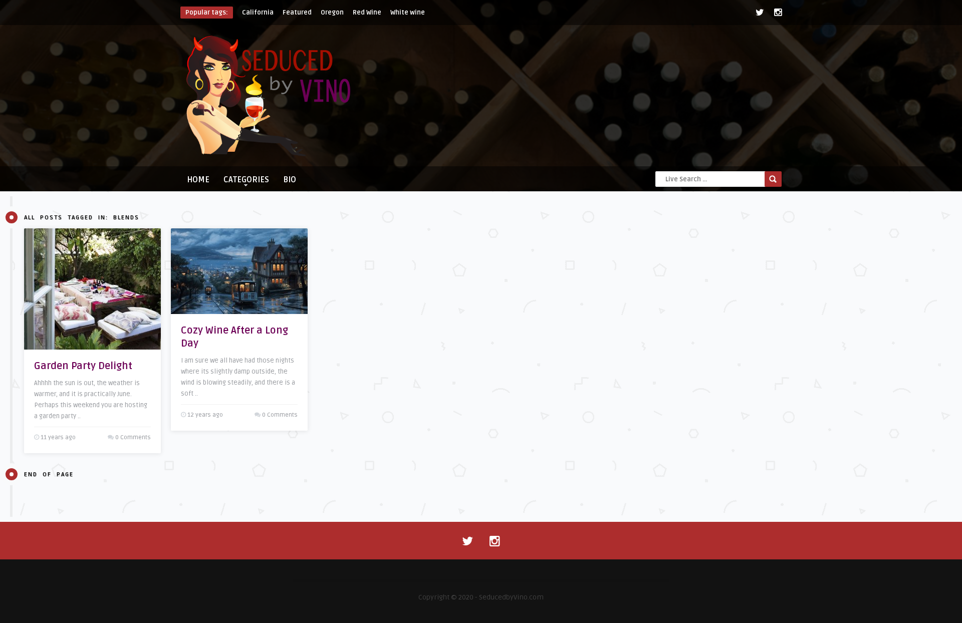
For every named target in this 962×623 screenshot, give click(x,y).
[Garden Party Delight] (92, 289)
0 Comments (133, 437)
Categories (246, 180)
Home (198, 180)
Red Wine (367, 13)
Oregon (332, 13)
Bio (289, 180)
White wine (407, 13)
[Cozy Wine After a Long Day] (239, 271)
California (258, 13)
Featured (297, 13)
